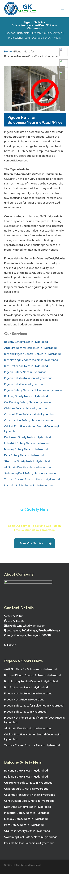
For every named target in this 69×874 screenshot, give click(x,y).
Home (8, 51)
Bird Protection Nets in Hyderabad (26, 366)
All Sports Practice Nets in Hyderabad (28, 467)
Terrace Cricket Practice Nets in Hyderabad (32, 479)
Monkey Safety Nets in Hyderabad (26, 449)
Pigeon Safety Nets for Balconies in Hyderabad (34, 390)
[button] (63, 8)
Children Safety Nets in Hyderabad (26, 408)
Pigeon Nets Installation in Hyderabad (28, 378)
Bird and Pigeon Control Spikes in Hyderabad (32, 353)
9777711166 (15, 616)
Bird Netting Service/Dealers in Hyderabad (31, 360)
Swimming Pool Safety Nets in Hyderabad (30, 473)
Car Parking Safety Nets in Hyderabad (28, 402)
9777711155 (15, 620)
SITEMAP (10, 644)
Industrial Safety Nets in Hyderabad (27, 443)
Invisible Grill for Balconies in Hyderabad (29, 485)
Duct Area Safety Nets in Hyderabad (27, 437)
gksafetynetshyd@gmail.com (26, 625)
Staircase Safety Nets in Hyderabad (27, 461)
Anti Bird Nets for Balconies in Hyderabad (30, 347)
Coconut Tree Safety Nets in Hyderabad (29, 414)
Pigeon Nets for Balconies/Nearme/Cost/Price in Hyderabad (34, 720)
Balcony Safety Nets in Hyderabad (26, 341)
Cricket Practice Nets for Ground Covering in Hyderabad (32, 429)
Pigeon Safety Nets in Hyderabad (25, 372)
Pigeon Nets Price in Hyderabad (24, 384)
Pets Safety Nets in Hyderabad (24, 455)
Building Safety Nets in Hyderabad (26, 396)
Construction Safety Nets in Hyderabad (29, 420)
